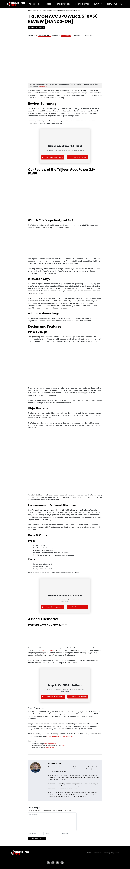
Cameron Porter (55, 763)
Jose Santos (49, 748)
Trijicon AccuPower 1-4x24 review (59, 736)
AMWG (64, 746)
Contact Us (97, 853)
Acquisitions (115, 853)
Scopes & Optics (39, 10)
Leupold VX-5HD (47, 650)
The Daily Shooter (50, 744)
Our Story (90, 853)
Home (30, 10)
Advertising (106, 853)
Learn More (43, 86)
